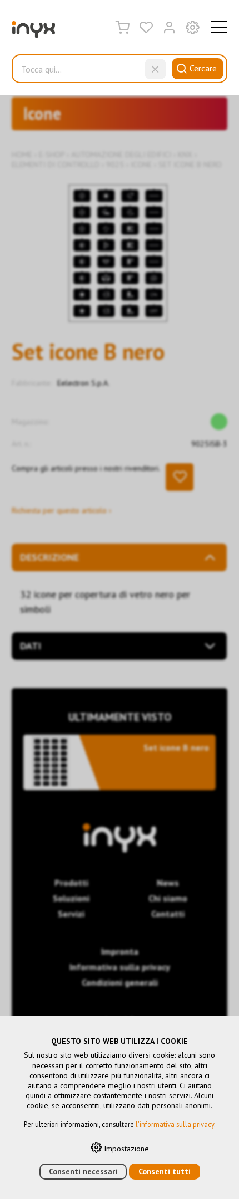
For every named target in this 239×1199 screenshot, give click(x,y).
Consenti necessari (83, 1171)
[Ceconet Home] (33, 32)
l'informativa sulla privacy (175, 1124)
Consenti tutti (164, 1171)
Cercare (203, 68)
